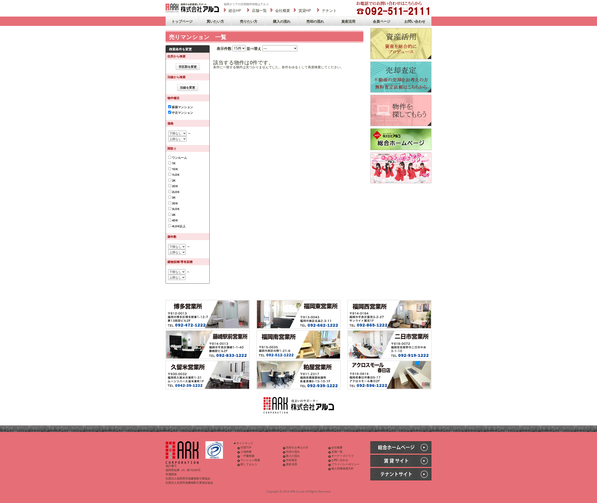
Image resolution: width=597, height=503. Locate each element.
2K (173, 180)
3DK (174, 203)
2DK (174, 186)
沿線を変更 (187, 87)
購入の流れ (282, 21)
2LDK (175, 192)
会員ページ (381, 21)
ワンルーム (179, 157)
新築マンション (182, 107)
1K (173, 163)
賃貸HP (304, 10)
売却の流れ (315, 21)
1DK (174, 169)
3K (173, 197)
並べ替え (253, 48)
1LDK (175, 174)
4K (173, 215)
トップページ (182, 21)
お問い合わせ (414, 21)
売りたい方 (248, 21)
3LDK (175, 209)
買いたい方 (215, 21)
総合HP (235, 10)
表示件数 (224, 48)
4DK (174, 220)
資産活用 (348, 21)
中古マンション (182, 112)
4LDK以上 (178, 226)
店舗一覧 (259, 10)
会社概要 (282, 10)
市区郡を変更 (188, 67)
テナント (329, 10)
